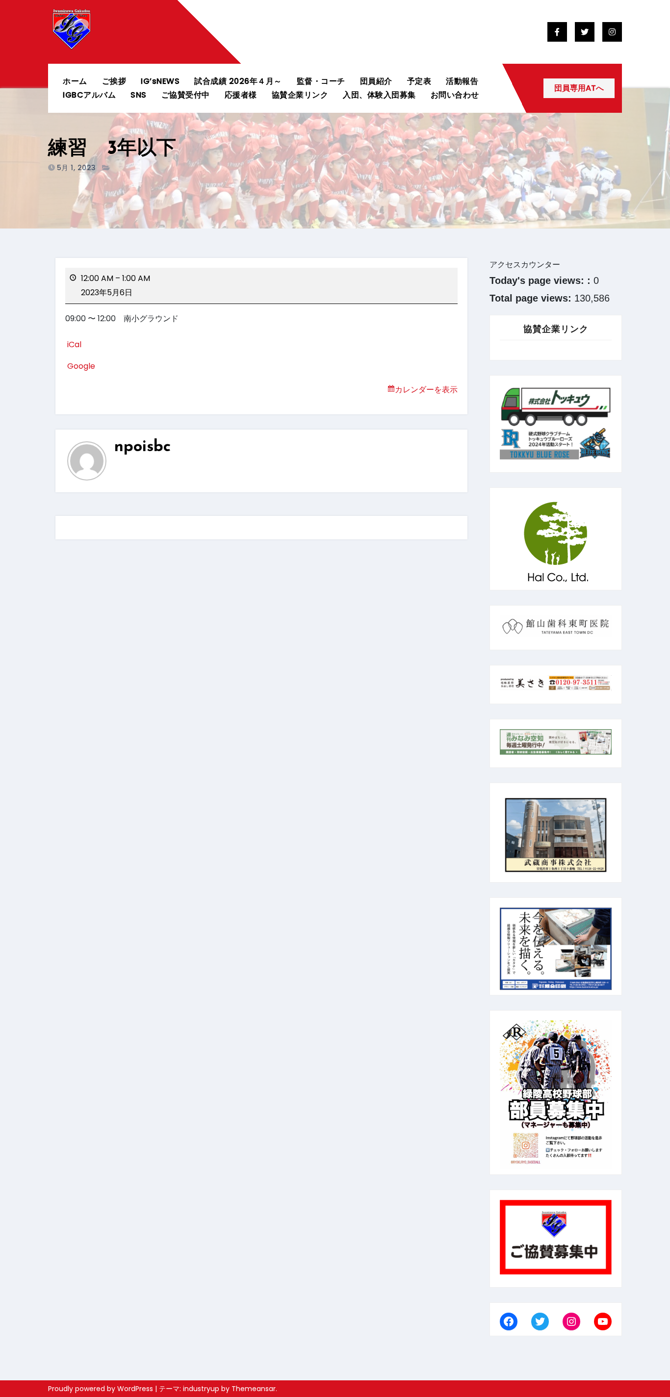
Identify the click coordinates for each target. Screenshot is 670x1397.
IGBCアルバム (89, 95)
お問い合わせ (455, 95)
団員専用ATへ (579, 88)
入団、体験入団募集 (379, 95)
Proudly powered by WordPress (101, 1389)
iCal (74, 344)
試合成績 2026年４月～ (238, 81)
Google (81, 366)
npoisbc (142, 447)
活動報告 (462, 81)
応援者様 (241, 95)
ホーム (75, 81)
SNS (138, 95)
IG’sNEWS (160, 81)
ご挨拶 (114, 81)
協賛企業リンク (300, 95)
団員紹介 (376, 81)
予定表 (419, 81)
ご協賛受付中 (185, 95)
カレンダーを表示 (426, 389)
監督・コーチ (321, 81)
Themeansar (254, 1389)
